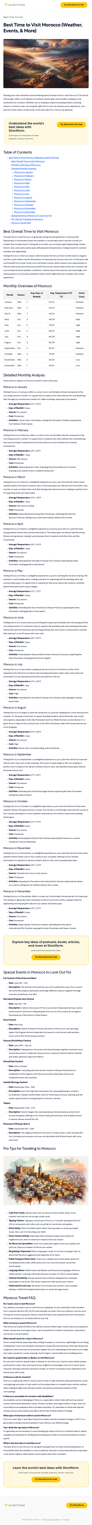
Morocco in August (23, 198)
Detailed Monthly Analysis (23, 169)
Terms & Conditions (51, 1520)
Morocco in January (23, 172)
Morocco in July (21, 194)
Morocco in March (22, 180)
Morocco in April (22, 183)
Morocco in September (25, 201)
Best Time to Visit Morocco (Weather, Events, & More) (34, 158)
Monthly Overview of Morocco (26, 165)
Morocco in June (22, 191)
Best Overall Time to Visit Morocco (28, 162)
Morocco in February (24, 176)
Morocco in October (23, 205)
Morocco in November (25, 209)
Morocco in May (21, 187)
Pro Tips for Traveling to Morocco (27, 219)
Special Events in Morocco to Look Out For (31, 216)
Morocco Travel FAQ (21, 223)
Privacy (66, 1520)
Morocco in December (24, 212)
